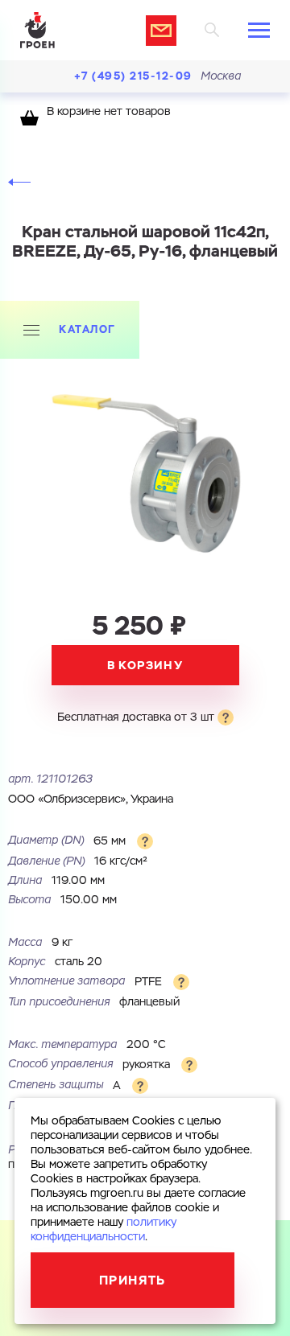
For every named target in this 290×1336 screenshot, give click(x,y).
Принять (132, 1280)
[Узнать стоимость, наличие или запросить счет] (161, 30)
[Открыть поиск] (212, 30)
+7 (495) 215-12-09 (133, 76)
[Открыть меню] (259, 30)
